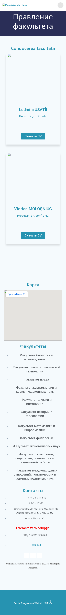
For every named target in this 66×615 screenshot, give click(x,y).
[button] (33, 136)
